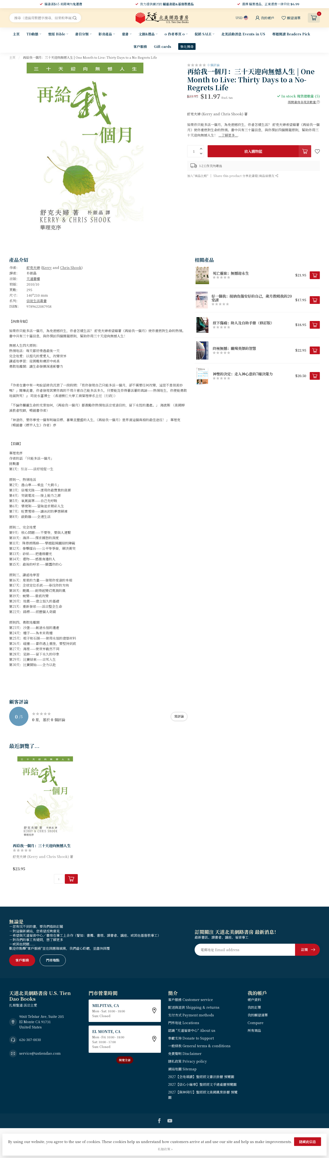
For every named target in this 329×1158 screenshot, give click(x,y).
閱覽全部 (125, 1060)
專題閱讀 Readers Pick (291, 34)
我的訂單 (254, 1007)
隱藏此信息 (307, 1141)
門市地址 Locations (183, 1022)
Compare (255, 1022)
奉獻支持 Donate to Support (191, 1038)
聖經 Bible (56, 34)
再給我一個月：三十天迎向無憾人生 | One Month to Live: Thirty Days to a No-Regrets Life (90, 57)
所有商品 (254, 1030)
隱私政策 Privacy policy (187, 1061)
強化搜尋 (187, 46)
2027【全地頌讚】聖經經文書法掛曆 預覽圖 (201, 1076)
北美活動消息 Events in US (243, 34)
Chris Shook (70, 267)
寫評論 (179, 716)
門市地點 (52, 960)
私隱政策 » (165, 1149)
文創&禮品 (146, 34)
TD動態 (32, 34)
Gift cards (162, 46)
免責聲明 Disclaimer (185, 1053)
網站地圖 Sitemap (182, 1068)
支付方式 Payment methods (191, 1015)
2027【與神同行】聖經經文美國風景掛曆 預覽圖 (202, 1095)
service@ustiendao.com (40, 1053)
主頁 (16, 34)
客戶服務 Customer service (190, 999)
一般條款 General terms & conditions (199, 1045)
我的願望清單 (258, 1015)
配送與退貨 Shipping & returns (193, 1007)
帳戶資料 (254, 999)
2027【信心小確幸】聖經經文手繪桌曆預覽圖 (202, 1084)
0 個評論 (214, 65)
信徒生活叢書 (36, 300)
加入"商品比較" (197, 175)
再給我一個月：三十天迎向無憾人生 (42, 845)
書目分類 (82, 34)
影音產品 (105, 34)
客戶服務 (140, 46)
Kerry (47, 267)
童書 (125, 34)
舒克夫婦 (33, 267)
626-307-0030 (30, 1039)
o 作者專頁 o (174, 34)
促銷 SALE (203, 34)
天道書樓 (33, 278)
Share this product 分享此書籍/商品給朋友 (244, 175)
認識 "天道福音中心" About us (191, 1030)
